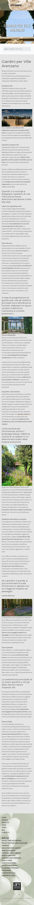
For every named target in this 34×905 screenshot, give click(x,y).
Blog (3, 830)
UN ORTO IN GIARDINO (10, 865)
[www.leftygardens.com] (14, 5)
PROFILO (5, 820)
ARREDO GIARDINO (8, 850)
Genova (12, 49)
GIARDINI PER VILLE (8, 873)
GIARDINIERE (6, 870)
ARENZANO (17, 29)
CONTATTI (5, 832)
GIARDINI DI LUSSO (8, 875)
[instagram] (19, 894)
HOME (4, 817)
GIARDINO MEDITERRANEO (11, 858)
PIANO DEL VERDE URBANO (11, 853)
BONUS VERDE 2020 (8, 855)
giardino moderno (24, 414)
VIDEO (4, 827)
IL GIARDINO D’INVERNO (10, 868)
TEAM (4, 825)
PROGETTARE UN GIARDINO (11, 840)
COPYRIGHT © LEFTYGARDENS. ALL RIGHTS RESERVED (17, 898)
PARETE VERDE (7, 860)
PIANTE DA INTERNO (9, 863)
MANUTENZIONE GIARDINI (11, 848)
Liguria (6, 49)
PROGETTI (5, 822)
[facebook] (14, 894)
